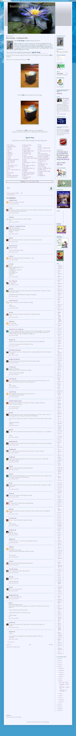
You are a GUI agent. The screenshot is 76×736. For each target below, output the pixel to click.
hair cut (59, 421)
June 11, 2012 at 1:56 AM (13, 260)
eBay (59, 368)
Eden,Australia (42, 175)
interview (59, 436)
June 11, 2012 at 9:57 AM (13, 425)
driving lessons (59, 364)
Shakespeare (60, 558)
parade (59, 501)
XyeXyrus (41, 174)
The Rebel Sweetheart (43, 154)
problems (59, 530)
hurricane (59, 433)
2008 (59, 710)
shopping (59, 562)
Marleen (10, 493)
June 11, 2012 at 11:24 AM (13, 470)
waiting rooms (59, 633)
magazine (59, 460)
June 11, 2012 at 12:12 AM (13, 213)
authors (59, 297)
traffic (59, 613)
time (58, 611)
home (59, 430)
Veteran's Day (59, 624)
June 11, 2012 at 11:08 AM (13, 462)
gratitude (59, 416)
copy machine (59, 352)
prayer (59, 522)
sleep (59, 574)
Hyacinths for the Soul (12, 165)
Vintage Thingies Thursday (59, 629)
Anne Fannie (11, 622)
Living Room (59, 458)
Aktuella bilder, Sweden (43, 159)
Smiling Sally (19, 6)
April (60, 696)
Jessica (10, 289)
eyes (58, 372)
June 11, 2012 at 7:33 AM (13, 363)
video (59, 626)
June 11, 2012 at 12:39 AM (14, 222)
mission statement (59, 477)
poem (59, 516)
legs (58, 454)
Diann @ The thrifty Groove (44, 155)
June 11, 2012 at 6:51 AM (13, 317)
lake (58, 450)
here (39, 41)
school (59, 553)
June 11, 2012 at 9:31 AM (13, 408)
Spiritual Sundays (59, 582)
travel (59, 614)
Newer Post (9, 645)
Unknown (10, 321)
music (59, 486)
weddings (59, 639)
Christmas (60, 334)
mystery (59, 487)
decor (59, 357)
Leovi (10, 501)
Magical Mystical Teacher (29, 151)
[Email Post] (21, 193)
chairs (59, 333)
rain (58, 535)
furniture (59, 400)
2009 (59, 708)
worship (59, 653)
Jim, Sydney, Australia (12, 177)
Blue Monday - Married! (63, 682)
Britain (59, 328)
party (59, 503)
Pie (8, 164)
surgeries (59, 596)
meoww (9, 158)
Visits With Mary (12, 569)
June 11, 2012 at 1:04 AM (13, 234)
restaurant (60, 547)
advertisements (60, 269)
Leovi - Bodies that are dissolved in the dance (29, 159)
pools (59, 519)
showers (59, 569)
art (58, 296)
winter (59, 644)
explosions (59, 369)
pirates (59, 512)
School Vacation (10, 145)
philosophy (60, 506)
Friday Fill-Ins (59, 394)
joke (58, 441)
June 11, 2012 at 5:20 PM (13, 535)
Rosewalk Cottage (27, 154)
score (59, 556)
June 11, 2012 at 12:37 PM (14, 497)
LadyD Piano (11, 392)
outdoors (59, 497)
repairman (59, 545)
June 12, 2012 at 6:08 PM (13, 618)
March (60, 698)
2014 (59, 663)
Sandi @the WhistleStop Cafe (14, 401)
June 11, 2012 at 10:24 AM (13, 453)
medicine (59, 469)
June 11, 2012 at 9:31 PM (13, 591)
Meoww (10, 217)
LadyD (25, 171)
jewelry (59, 438)
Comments (60, 59)
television (59, 602)
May (60, 693)
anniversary (60, 283)
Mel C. (40, 145)
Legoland (59, 451)
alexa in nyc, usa (11, 162)
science (59, 555)
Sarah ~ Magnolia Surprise (44, 148)
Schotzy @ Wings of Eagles (44, 171)
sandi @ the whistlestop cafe (29, 173)
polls (59, 517)
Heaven (59, 426)
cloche (59, 339)
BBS (59, 306)
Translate (65, 75)
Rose (8, 151)
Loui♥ (9, 174)
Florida (59, 385)
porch (59, 520)
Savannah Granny (12, 441)
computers (59, 346)
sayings (59, 552)
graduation (60, 413)
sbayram (39, 722)
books (59, 324)
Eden (10, 587)
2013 (59, 665)
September (61, 674)
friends (59, 397)
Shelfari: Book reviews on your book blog (13, 717)
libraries (59, 456)
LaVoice (9, 157)
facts (59, 374)
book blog (41, 140)
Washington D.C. (60, 636)
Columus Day (59, 341)
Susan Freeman (11, 379)
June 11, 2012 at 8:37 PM (13, 572)
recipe (59, 540)
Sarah (10, 256)
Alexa (10, 238)
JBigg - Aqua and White (28, 174)
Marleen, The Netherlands (44, 158)
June (60, 681)
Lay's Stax (9, 149)
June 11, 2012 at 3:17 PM (13, 514)
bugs (58, 329)
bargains (59, 304)
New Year (60, 492)
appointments (60, 291)
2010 (59, 706)
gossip (59, 412)
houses (59, 432)
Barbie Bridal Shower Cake (29, 168)
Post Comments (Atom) (15, 647)
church (59, 337)
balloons (59, 302)
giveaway (59, 407)
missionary (60, 480)
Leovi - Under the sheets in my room (13, 170)
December (61, 668)
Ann (9, 483)
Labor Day (60, 447)
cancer (59, 331)
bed (58, 308)
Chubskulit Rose (12, 200)
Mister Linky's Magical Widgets (32, 181)
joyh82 (10, 509)
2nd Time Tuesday (59, 266)
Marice (10, 577)
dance (59, 355)
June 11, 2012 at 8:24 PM (13, 565)
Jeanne (9, 168)
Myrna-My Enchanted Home (45, 168)
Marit (40, 149)
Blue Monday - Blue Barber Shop (63, 690)
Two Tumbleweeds (11, 161)
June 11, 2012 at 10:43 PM (13, 599)
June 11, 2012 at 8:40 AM (13, 374)
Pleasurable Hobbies (11, 146)
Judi (9, 603)
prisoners (59, 528)
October (60, 672)
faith (59, 375)
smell (59, 575)
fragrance (59, 392)
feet (58, 383)
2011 (59, 704)
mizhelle (40, 173)
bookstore (59, 325)
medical (59, 467)
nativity (59, 491)
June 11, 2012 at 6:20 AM (13, 308)
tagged (59, 599)
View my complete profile (61, 114)
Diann (10, 474)
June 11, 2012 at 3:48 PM (13, 526)
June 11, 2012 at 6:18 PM (13, 543)
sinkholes (59, 571)
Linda (25, 155)
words (59, 652)
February (61, 700)
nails (59, 489)
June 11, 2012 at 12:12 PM (13, 489)
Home (30, 645)
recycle (59, 541)
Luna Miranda (11, 167)
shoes (59, 561)
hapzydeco (25, 178)
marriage (59, 465)
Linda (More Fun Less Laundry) (15, 329)
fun (58, 399)
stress (59, 595)
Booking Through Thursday (59, 320)
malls (59, 463)
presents (59, 524)
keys (58, 445)
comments (59, 343)
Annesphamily (11, 449)
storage (59, 592)
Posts (59, 57)
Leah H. (25, 175)
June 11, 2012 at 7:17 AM (13, 335)
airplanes (59, 276)
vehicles (59, 620)
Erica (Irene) (11, 367)
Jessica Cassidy (27, 149)
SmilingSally (66, 98)
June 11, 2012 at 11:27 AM (13, 479)
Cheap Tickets (11, 637)
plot (58, 514)
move (59, 483)
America (59, 279)
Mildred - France (42, 170)
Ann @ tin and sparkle (43, 157)
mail (58, 461)
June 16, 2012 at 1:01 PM (13, 639)
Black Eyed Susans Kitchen (29, 165)
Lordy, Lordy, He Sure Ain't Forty (44, 151)
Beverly (25, 161)
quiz (58, 534)
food (58, 390)
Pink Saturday (59, 509)
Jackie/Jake (26, 170)
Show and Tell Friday (60, 566)
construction (60, 348)
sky (58, 572)
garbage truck (59, 404)
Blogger (47, 722)
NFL (59, 495)
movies (59, 484)
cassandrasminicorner (12, 595)
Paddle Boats (10, 154)
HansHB (26, 146)
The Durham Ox (42, 161)
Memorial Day (59, 471)
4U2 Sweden (41, 165)
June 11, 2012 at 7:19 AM (13, 346)
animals (59, 280)
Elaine (40, 162)
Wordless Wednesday (60, 649)
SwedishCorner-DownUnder (13, 159)
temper (59, 605)
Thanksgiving (60, 609)
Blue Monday (11, 194)
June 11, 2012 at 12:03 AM (13, 204)
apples (59, 289)
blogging (59, 312)
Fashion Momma (12, 246)
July (60, 679)
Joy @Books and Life (43, 164)
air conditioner (60, 273)
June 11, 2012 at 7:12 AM (13, 325)
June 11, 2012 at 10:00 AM (13, 437)
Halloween (60, 423)
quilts (59, 532)
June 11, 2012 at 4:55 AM (13, 284)
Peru (59, 504)
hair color (59, 419)
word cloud (60, 645)
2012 (59, 667)
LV (9, 208)
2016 (59, 659)
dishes (59, 359)
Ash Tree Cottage (42, 167)
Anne (40, 146)
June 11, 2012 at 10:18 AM (13, 445)
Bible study (60, 309)
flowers (59, 387)
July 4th (59, 442)
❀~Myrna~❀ (11, 530)
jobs (58, 439)
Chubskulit (9, 155)
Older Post (51, 645)
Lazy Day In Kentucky (28, 157)
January (60, 702)
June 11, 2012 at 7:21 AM (13, 355)
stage (59, 590)
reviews (59, 550)
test (58, 607)
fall (58, 377)
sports (59, 586)
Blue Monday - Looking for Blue (64, 687)
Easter (59, 366)
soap (58, 577)
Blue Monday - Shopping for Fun (64, 685)
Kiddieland (9, 152)
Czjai (10, 466)
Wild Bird (9, 148)
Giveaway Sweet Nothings (13, 175)
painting (59, 499)
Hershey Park (59, 428)
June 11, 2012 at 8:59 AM (13, 387)
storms (59, 593)
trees (58, 616)
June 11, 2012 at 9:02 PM (13, 583)
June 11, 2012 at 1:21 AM (13, 252)
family (59, 379)
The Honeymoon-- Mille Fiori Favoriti (29, 163)
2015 (59, 661)
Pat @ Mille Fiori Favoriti (14, 350)
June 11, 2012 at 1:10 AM (13, 241)
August (60, 676)
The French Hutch (27, 152)
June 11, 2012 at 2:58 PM (13, 505)
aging (59, 271)
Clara (10, 312)
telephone (59, 601)
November (61, 670)
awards (59, 299)
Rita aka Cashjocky (27, 145)
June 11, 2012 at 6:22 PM (13, 557)
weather (59, 638)
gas (58, 406)
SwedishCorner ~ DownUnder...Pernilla (16, 226)
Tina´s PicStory (27, 148)
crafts (59, 354)
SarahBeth (11, 457)
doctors (59, 360)
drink (59, 362)
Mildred (10, 547)
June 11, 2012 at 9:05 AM (13, 397)
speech (59, 580)
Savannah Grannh (27, 177)
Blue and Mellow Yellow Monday (17, 250)
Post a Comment (11, 642)
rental (59, 543)
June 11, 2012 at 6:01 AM (13, 296)
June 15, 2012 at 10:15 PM (13, 627)
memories (59, 473)
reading (59, 537)
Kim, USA (26, 167)
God (58, 410)
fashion (59, 381)
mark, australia (11, 173)
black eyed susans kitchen (13, 359)
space (59, 579)
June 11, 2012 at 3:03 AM (13, 277)
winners (59, 642)
